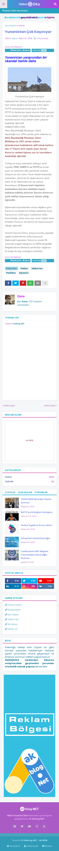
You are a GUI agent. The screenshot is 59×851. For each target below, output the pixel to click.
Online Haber (14, 604)
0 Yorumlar (42, 38)
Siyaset (24, 272)
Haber (21, 25)
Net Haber (13, 614)
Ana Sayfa (10, 25)
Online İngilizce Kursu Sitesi (36, 525)
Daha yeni (9, 405)
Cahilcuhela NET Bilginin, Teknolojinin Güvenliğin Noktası (35, 555)
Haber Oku (13, 619)
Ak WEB (29, 440)
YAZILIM (29, 481)
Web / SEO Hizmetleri (16, 10)
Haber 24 (12, 629)
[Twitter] (15, 283)
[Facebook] (8, 283)
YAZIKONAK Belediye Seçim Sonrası (36, 501)
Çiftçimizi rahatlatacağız (35, 538)
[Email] (37, 283)
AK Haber (12, 624)
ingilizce (34, 834)
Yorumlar (41, 492)
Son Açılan (25, 492)
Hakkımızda (32, 846)
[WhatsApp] (30, 283)
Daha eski (49, 405)
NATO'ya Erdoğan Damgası (36, 512)
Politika (11, 272)
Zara (21, 296)
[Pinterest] (23, 283)
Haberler (37, 268)
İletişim (48, 846)
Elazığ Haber (14, 609)
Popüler (10, 492)
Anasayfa (14, 846)
